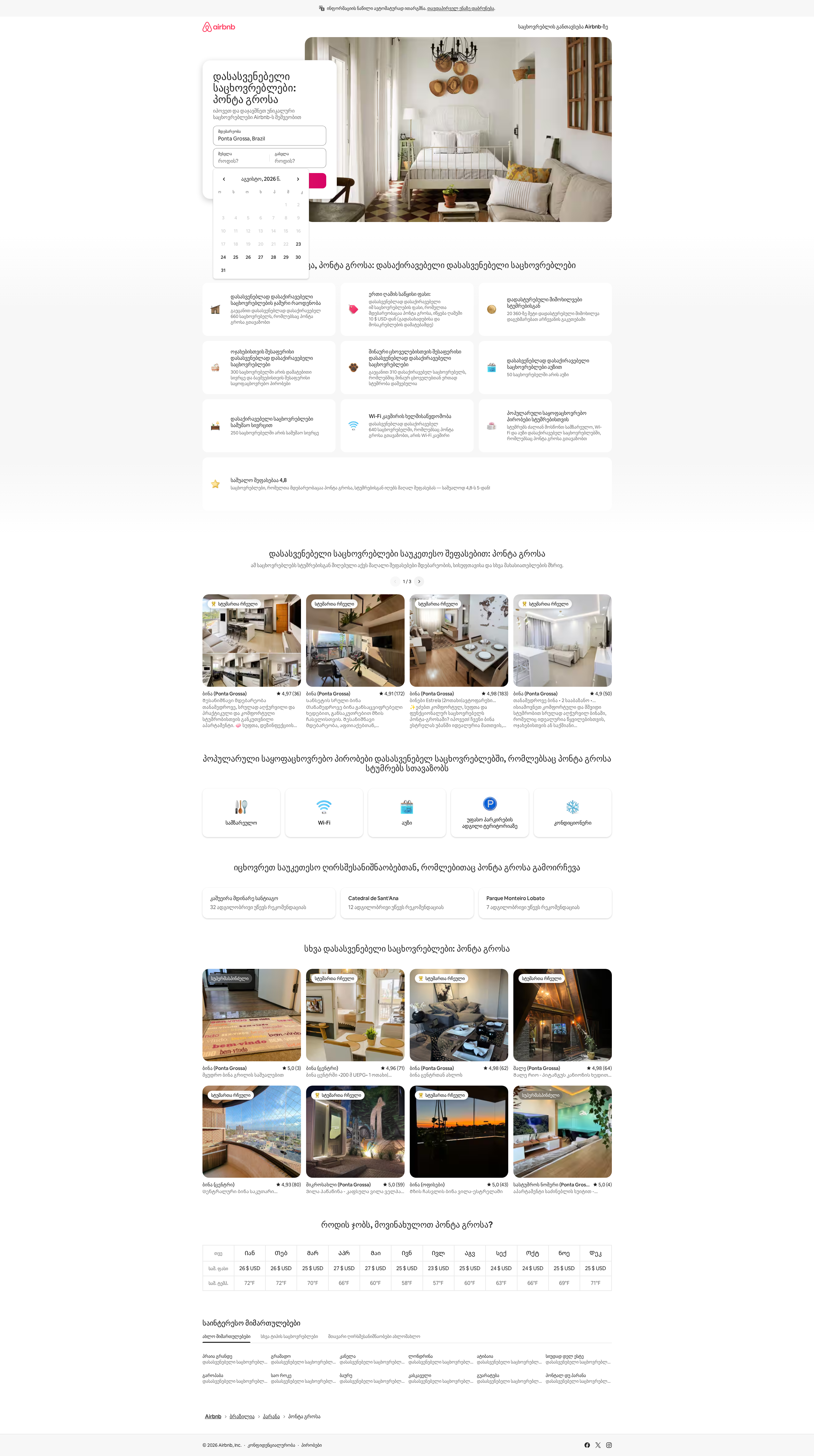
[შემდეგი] (419, 581)
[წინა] (395, 581)
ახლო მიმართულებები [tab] (226, 1336)
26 (248, 257)
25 (235, 257)
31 (223, 270)
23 (298, 244)
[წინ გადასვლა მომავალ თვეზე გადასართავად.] (298, 179)
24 (223, 257)
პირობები (311, 1445)
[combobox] (269, 138)
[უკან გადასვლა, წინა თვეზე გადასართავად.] (224, 179)
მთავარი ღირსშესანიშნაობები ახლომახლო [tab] (374, 1336)
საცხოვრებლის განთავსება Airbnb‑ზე (563, 26)
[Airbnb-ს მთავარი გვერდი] (218, 27)
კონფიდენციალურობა (271, 1445)
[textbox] (241, 161)
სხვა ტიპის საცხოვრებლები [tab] (289, 1336)
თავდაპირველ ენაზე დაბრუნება (460, 8)
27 (260, 257)
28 (273, 257)
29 (285, 257)
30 (298, 257)
